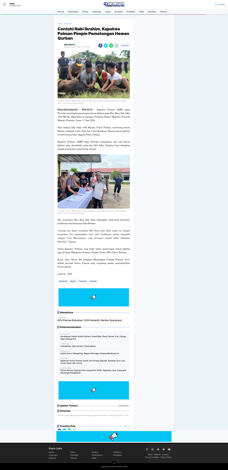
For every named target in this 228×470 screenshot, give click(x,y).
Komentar (125, 45)
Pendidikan (131, 11)
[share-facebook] (100, 45)
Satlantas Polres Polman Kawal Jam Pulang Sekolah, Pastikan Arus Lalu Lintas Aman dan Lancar (92, 361)
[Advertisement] (154, 54)
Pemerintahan (73, 11)
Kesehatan (119, 11)
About (150, 454)
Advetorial (63, 281)
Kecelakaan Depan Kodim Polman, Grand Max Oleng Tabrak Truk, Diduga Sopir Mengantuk (93, 337)
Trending (221, 4)
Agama (108, 11)
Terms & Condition (152, 457)
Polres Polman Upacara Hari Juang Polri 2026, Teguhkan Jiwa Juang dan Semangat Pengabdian (93, 371)
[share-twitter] (106, 45)
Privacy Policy (166, 457)
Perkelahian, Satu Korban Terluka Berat (78, 346)
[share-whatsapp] (111, 45)
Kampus (95, 452)
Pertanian (163, 11)
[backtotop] (114, 463)
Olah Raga (152, 11)
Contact (165, 454)
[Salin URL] (116, 45)
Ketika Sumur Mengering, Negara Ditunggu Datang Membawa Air (89, 353)
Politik (141, 11)
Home (60, 24)
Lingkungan (96, 11)
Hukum (85, 11)
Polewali (60, 11)
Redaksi (157, 454)
